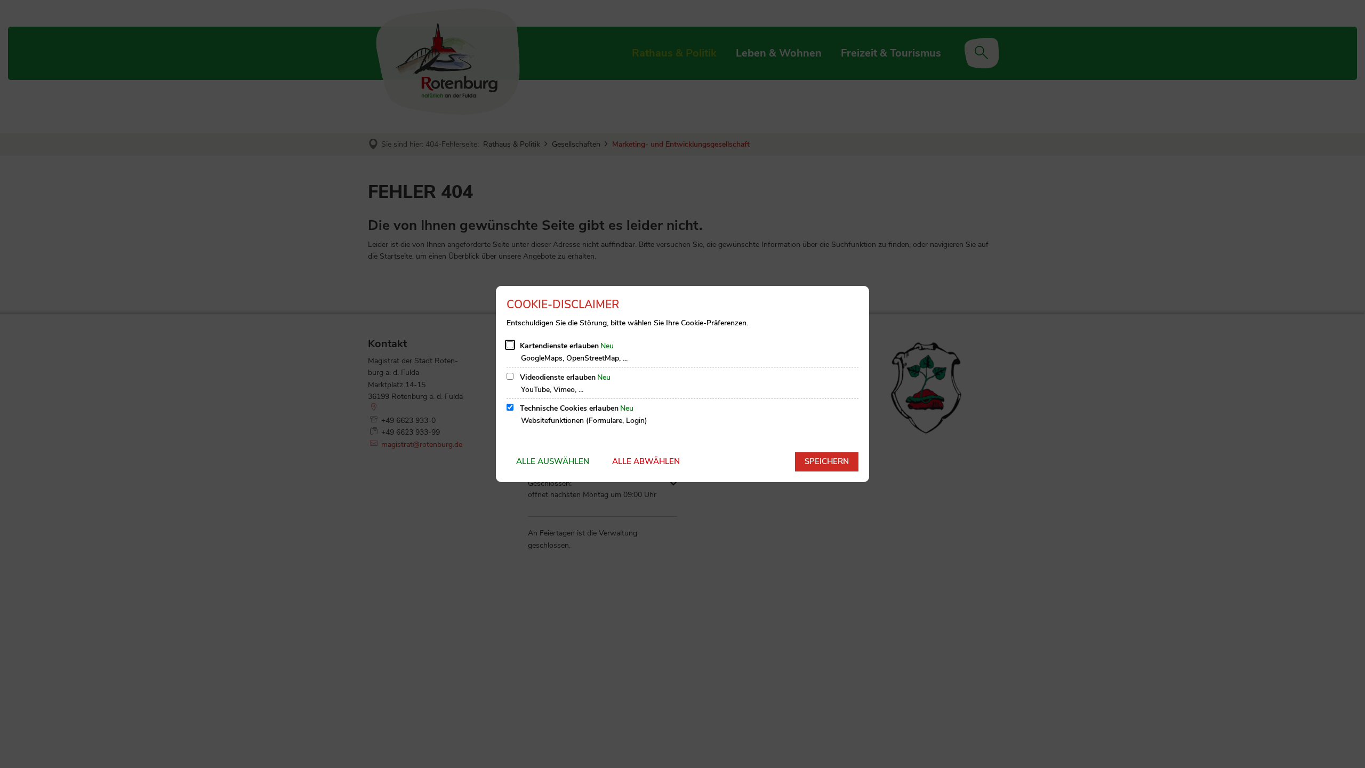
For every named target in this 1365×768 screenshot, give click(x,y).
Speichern (827, 461)
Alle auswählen (552, 461)
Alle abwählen (646, 461)
